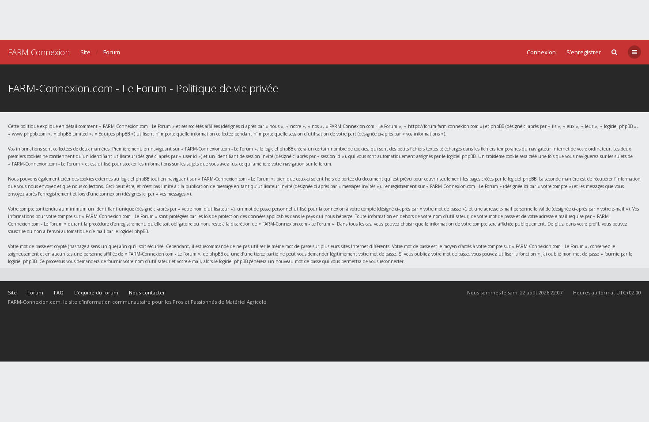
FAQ (59, 292)
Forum (111, 52)
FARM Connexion (39, 52)
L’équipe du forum (96, 292)
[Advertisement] (324, 20)
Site (85, 52)
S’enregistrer (583, 52)
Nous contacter (147, 292)
